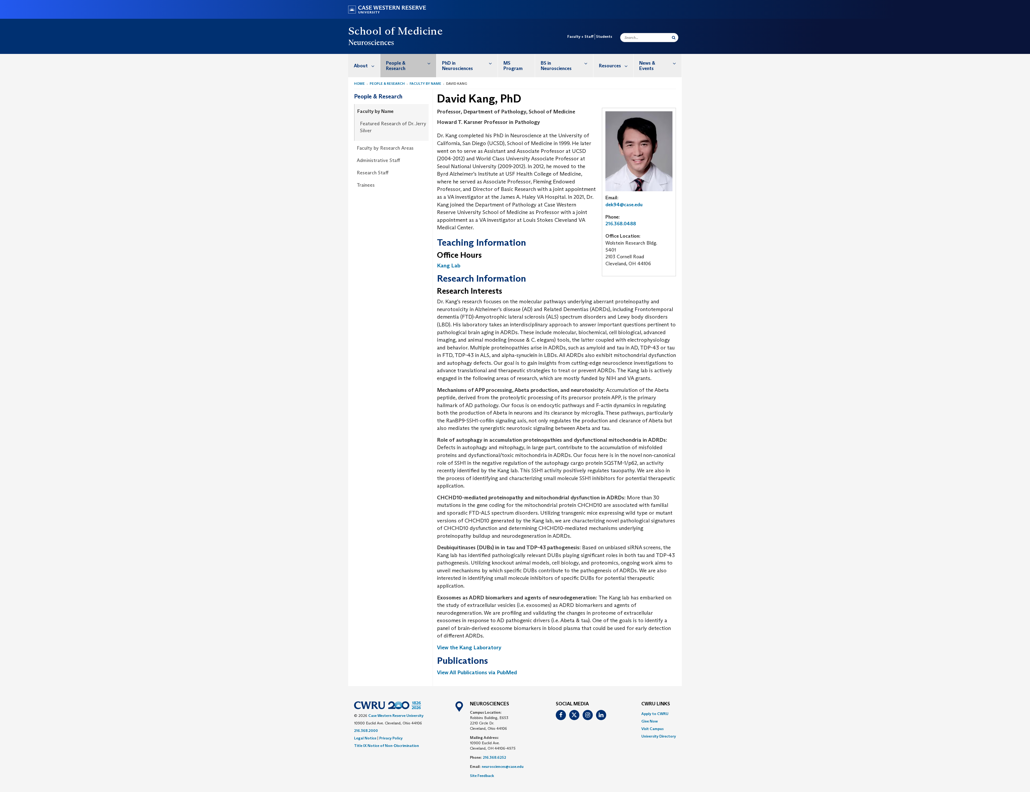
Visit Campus (652, 728)
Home (359, 84)
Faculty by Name (425, 84)
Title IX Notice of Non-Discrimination (386, 745)
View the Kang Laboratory (469, 647)
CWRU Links (655, 704)
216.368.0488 (620, 224)
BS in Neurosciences (556, 65)
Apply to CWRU (654, 713)
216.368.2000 (366, 730)
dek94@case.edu (624, 205)
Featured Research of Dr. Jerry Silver (393, 127)
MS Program (513, 65)
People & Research (396, 65)
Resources (610, 66)
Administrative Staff (378, 160)
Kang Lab (448, 265)
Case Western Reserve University (396, 715)
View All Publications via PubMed (477, 672)
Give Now (649, 721)
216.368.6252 (494, 757)
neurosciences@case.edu (503, 766)
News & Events (647, 65)
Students (604, 36)
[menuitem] (364, 65)
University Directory (658, 736)
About (361, 66)
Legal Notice (365, 738)
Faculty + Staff (580, 36)
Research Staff (372, 173)
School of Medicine (395, 31)
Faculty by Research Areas (385, 148)
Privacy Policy (391, 738)
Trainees (366, 185)
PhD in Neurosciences (457, 65)
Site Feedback (482, 775)
